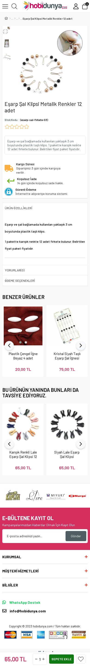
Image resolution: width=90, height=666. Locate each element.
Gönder (76, 536)
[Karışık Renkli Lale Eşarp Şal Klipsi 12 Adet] (23, 424)
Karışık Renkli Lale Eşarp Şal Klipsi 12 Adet (23, 454)
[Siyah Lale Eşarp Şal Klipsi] (67, 424)
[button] (20, 342)
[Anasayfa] (10, 18)
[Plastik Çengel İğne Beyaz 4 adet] (23, 326)
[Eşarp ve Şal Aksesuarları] (19, 18)
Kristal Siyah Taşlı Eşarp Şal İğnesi (67, 355)
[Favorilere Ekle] (80, 659)
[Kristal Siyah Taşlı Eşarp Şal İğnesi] (67, 326)
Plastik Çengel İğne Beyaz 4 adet (23, 355)
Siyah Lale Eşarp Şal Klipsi (67, 454)
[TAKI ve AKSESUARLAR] (14, 18)
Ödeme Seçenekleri (20, 280)
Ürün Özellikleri (18, 208)
